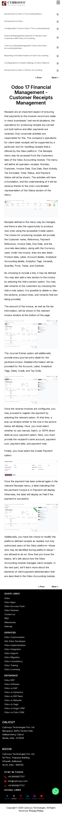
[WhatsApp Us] (55, 791)
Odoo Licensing (12, 669)
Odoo (7, 598)
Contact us (9, 614)
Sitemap (8, 626)
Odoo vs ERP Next (13, 696)
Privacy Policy (36, 811)
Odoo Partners (11, 610)
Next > (55, 77)
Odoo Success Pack (14, 606)
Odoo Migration (12, 657)
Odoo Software (11, 684)
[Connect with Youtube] (41, 796)
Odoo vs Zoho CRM (14, 712)
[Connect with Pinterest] (21, 796)
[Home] (13, 5)
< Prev (38, 77)
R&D (6, 618)
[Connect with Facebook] (7, 796)
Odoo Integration (12, 649)
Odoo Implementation (15, 645)
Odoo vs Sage (11, 704)
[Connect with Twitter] (14, 796)
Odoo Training (11, 665)
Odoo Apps (10, 602)
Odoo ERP (9, 680)
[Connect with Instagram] (34, 796)
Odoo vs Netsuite (13, 700)
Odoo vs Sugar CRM (14, 708)
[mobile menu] (58, 2)
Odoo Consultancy (13, 661)
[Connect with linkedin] (28, 796)
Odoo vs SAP (10, 688)
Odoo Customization (14, 637)
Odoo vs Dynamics (13, 692)
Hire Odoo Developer (14, 641)
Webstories (10, 622)
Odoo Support (11, 653)
